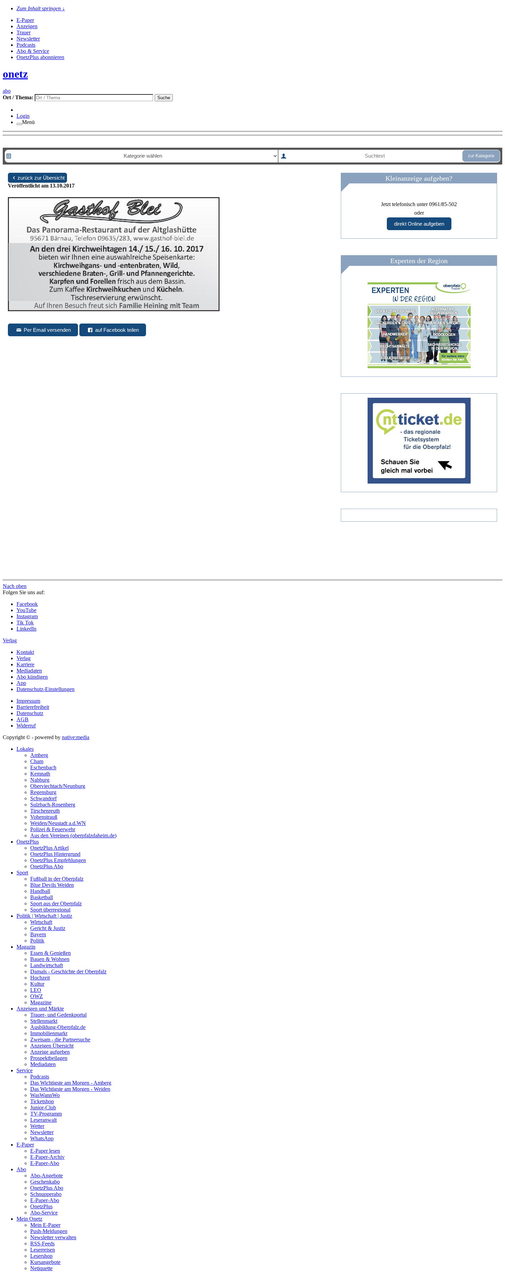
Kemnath (40, 774)
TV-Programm (46, 1114)
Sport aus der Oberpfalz (56, 903)
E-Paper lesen (45, 1151)
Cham (36, 761)
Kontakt (25, 652)
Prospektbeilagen (48, 1058)
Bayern (38, 934)
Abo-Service (44, 1213)
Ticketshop (42, 1101)
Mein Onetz (29, 1219)
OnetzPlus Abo (46, 866)
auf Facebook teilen (116, 330)
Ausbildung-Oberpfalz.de (58, 1027)
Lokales (25, 749)
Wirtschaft (41, 922)
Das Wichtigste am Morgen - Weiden (70, 1089)
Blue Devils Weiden (52, 885)
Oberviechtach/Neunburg (57, 786)
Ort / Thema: (19, 97)
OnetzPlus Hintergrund (55, 854)
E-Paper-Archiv (47, 1157)
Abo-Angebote (46, 1175)
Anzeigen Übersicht (52, 1046)
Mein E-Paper (45, 1225)
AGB (22, 719)
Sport (22, 872)
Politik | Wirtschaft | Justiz (44, 916)
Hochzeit (40, 978)
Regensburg (43, 792)
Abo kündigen (32, 677)
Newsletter (28, 39)
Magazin (25, 947)
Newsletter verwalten (53, 1237)
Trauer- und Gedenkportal (58, 1015)
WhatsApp (42, 1138)
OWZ (36, 996)
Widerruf (26, 725)
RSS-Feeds (42, 1243)
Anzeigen (26, 26)
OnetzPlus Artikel (49, 848)
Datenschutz (29, 713)
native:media (75, 737)
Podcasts (25, 45)
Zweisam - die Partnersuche (60, 1039)
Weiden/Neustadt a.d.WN (58, 823)
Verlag (23, 658)
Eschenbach (43, 767)
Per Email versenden (46, 330)
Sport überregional (50, 910)
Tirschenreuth (45, 811)
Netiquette (41, 1268)
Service (24, 1070)
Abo (21, 1169)
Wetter (37, 1126)
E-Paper (25, 20)
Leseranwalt (43, 1120)
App (21, 683)
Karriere (25, 664)
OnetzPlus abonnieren (40, 57)
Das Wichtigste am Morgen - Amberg (70, 1083)
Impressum (28, 701)
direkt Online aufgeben (419, 224)
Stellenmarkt (43, 1021)
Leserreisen (42, 1250)
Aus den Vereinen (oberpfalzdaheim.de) (73, 835)
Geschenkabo (45, 1182)
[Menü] (19, 124)
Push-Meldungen (48, 1231)
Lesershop (41, 1256)
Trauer (23, 32)
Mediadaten (29, 671)
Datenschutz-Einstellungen (45, 689)
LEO (35, 990)
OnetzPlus (27, 842)
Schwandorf (43, 798)
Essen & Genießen (50, 953)
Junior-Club (43, 1107)
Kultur (37, 984)
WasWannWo (45, 1095)
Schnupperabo (45, 1194)
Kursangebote (45, 1262)
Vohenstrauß (43, 817)
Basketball (41, 897)
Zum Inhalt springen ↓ (40, 8)
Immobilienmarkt (48, 1033)
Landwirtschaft (46, 965)
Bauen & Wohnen (49, 959)
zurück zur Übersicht (41, 178)
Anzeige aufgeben (50, 1052)
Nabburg (39, 780)
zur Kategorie (481, 155)
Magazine (41, 1002)
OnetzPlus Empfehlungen (58, 860)
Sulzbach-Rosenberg (52, 804)
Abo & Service (32, 51)
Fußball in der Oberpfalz (56, 879)
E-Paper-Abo (44, 1163)
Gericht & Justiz (47, 928)
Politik (37, 940)
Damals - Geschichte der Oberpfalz (68, 971)
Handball (40, 891)
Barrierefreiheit (32, 707)
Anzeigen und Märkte (40, 1009)
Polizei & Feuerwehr (52, 829)
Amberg (39, 755)
